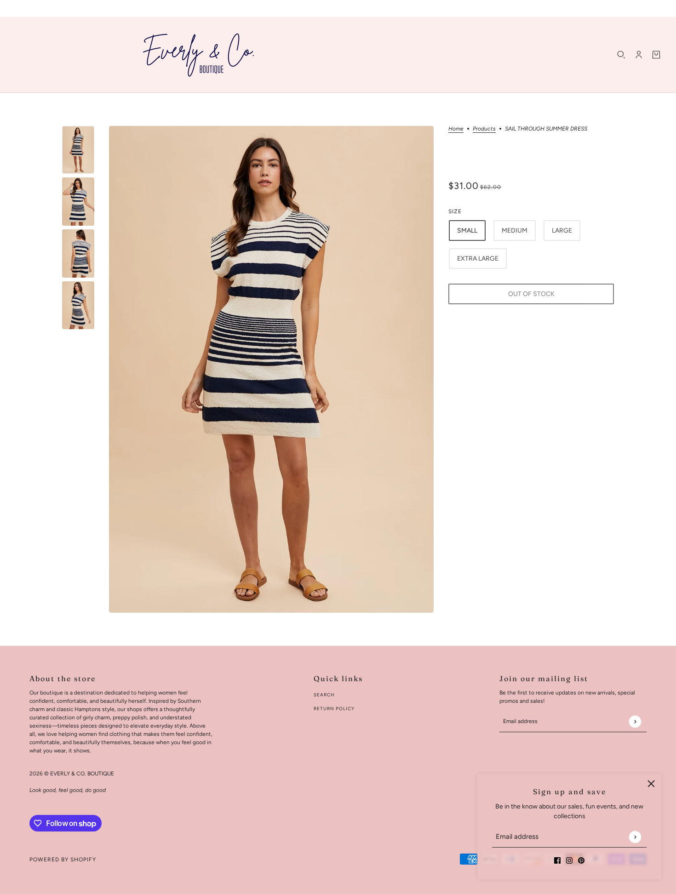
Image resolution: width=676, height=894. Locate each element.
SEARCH (324, 695)
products (484, 129)
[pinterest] (581, 859)
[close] (651, 783)
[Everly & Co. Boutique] (199, 55)
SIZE (455, 211)
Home (456, 129)
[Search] (621, 55)
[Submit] (635, 837)
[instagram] (569, 859)
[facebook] (557, 859)
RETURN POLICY (334, 709)
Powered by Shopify (62, 859)
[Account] (639, 55)
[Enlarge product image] (271, 369)
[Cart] (656, 55)
